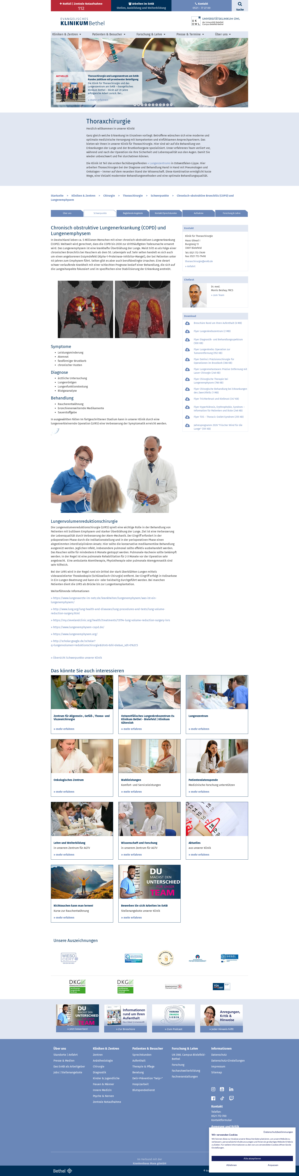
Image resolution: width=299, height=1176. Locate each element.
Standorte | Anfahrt (65, 1054)
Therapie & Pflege (143, 1066)
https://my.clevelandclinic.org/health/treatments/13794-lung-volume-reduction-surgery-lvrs (111, 620)
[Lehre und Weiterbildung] (82, 818)
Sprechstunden (141, 1054)
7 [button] (156, 105)
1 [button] (135, 105)
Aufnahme (198, 213)
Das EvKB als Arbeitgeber (69, 1066)
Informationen (221, 1048)
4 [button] (145, 105)
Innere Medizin (102, 1090)
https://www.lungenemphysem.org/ (75, 634)
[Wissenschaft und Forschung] (149, 818)
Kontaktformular (221, 1120)
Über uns (67, 213)
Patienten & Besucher (147, 1048)
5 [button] (149, 105)
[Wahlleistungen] (149, 756)
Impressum (218, 1066)
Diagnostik (99, 1072)
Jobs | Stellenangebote (67, 1072)
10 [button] (167, 105)
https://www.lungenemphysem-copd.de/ (78, 627)
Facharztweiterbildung (186, 1070)
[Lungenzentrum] (217, 692)
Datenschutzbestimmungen (278, 1131)
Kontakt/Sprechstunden (166, 213)
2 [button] (138, 105)
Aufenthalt (139, 1060)
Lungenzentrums (160, 163)
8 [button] (160, 105)
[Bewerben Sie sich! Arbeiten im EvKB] (149, 881)
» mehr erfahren (98, 100)
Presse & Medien (63, 1060)
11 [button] (171, 105)
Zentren (98, 1054)
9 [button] (164, 105)
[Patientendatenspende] (217, 756)
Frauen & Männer (103, 1084)
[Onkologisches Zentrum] (82, 756)
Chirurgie (109, 195)
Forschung (178, 1064)
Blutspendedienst (143, 1090)
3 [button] (142, 105)
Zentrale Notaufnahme (107, 1102)
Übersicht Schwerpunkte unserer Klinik (77, 657)
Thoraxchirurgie (133, 195)
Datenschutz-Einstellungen (228, 1060)
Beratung (138, 1072)
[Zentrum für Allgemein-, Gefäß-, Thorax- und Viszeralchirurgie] (82, 692)
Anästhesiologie (103, 1060)
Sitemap (216, 1072)
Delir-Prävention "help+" (147, 1078)
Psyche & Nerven (103, 1096)
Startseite (57, 195)
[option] (149, 72)
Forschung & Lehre (231, 213)
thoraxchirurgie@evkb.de (199, 261)
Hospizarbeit (140, 1084)
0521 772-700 (218, 1116)
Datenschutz (219, 1054)
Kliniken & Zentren (83, 195)
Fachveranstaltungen (185, 1076)
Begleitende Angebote (133, 213)
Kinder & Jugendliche (106, 1078)
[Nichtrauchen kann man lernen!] (82, 881)
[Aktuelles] (217, 818)
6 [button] (153, 105)
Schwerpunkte (160, 195)
